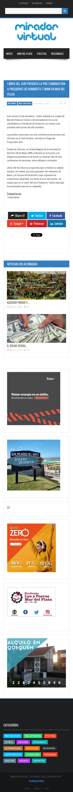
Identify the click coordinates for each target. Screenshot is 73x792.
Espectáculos (13, 754)
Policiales (50, 754)
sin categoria (33, 735)
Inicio (9, 53)
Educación (47, 64)
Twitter (49, 3)
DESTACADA (32, 748)
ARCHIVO (12, 103)
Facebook (37, 3)
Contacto (23, 3)
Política (41, 53)
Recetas (9, 760)
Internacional (29, 64)
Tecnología (30, 75)
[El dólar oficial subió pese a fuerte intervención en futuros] (36, 328)
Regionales (57, 53)
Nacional (11, 64)
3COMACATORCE (36, 781)
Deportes (11, 75)
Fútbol (9, 742)
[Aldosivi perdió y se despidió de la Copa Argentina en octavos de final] (36, 285)
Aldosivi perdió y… (18, 302)
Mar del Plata (24, 53)
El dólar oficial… (17, 346)
